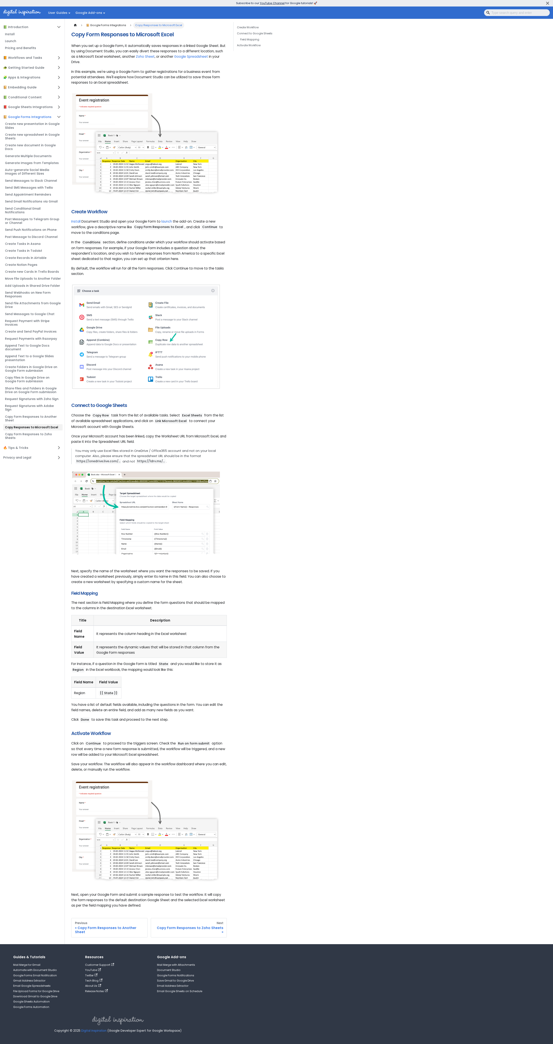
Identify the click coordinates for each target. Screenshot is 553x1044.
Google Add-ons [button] (88, 13)
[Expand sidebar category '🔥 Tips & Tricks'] (59, 447)
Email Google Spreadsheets (32, 986)
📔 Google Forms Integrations (27, 117)
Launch (10, 41)
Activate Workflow (249, 45)
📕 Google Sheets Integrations (28, 107)
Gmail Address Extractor (29, 980)
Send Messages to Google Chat (29, 314)
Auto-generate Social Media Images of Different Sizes (27, 172)
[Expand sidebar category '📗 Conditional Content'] (59, 97)
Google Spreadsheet (191, 56)
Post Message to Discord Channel (31, 237)
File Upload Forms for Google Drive (36, 991)
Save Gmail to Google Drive (175, 980)
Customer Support (97, 965)
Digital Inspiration (93, 1031)
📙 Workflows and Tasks (22, 58)
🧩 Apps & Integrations (21, 77)
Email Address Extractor (172, 986)
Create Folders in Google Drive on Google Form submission (31, 369)
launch (166, 221)
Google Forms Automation (31, 1007)
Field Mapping (249, 39)
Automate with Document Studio (35, 970)
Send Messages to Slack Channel (31, 181)
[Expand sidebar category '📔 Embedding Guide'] (59, 87)
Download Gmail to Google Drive (35, 996)
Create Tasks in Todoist (23, 251)
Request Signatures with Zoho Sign (32, 399)
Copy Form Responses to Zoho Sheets (28, 436)
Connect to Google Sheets (254, 33)
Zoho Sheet (145, 56)
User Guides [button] (57, 13)
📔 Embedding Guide (20, 87)
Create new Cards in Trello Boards (32, 272)
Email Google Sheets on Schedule (179, 991)
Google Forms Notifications (175, 975)
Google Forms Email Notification (35, 975)
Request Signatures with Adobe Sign (29, 408)
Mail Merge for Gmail (26, 965)
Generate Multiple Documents (28, 156)
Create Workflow (248, 27)
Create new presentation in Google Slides (32, 126)
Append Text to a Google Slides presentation (29, 358)
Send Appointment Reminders (28, 195)
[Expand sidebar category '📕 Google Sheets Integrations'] (59, 107)
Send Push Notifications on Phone (31, 230)
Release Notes (94, 991)
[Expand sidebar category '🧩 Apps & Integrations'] (59, 77)
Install (10, 34)
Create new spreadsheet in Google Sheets (32, 136)
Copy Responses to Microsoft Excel (31, 427)
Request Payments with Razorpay (31, 339)
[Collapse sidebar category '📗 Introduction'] (59, 27)
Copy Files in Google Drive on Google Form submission (27, 379)
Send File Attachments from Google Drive (33, 305)
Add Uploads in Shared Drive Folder (32, 286)
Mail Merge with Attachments (176, 965)
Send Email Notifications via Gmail (31, 201)
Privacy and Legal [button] (17, 457)
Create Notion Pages (21, 265)
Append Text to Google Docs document (27, 347)
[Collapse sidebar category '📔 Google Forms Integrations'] (59, 117)
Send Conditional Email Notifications (23, 210)
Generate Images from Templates (32, 163)
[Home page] (75, 25)
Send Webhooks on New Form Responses (28, 294)
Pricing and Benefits (20, 48)
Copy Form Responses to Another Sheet (31, 418)
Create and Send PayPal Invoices (31, 332)
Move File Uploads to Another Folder (33, 279)
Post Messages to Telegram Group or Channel (32, 221)
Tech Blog (92, 980)
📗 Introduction (15, 27)
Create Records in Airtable (25, 258)
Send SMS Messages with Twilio (29, 188)
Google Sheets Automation (31, 1001)
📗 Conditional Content (22, 97)
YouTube (91, 970)
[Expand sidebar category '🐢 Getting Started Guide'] (59, 67)
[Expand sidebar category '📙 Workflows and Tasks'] (59, 57)
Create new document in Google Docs (30, 147)
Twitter (89, 975)
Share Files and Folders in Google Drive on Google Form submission (31, 390)
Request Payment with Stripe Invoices (27, 323)
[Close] (547, 3)
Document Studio (169, 970)
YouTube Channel (272, 3)
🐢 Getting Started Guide (23, 67)
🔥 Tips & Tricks (15, 448)
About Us (91, 986)
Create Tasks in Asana (23, 244)
